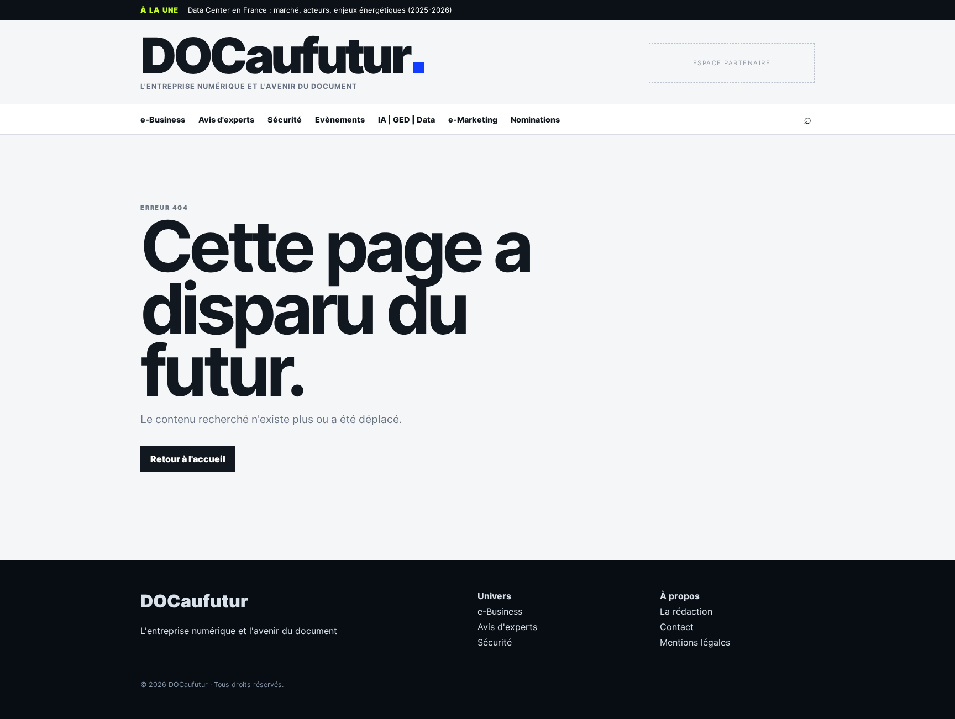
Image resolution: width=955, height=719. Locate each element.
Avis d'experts (226, 119)
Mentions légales (695, 642)
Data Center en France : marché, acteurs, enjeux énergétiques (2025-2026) (320, 10)
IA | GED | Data (406, 119)
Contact (677, 626)
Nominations (535, 119)
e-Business (162, 119)
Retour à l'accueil (187, 458)
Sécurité (284, 119)
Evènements (340, 119)
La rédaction (686, 611)
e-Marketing (472, 119)
